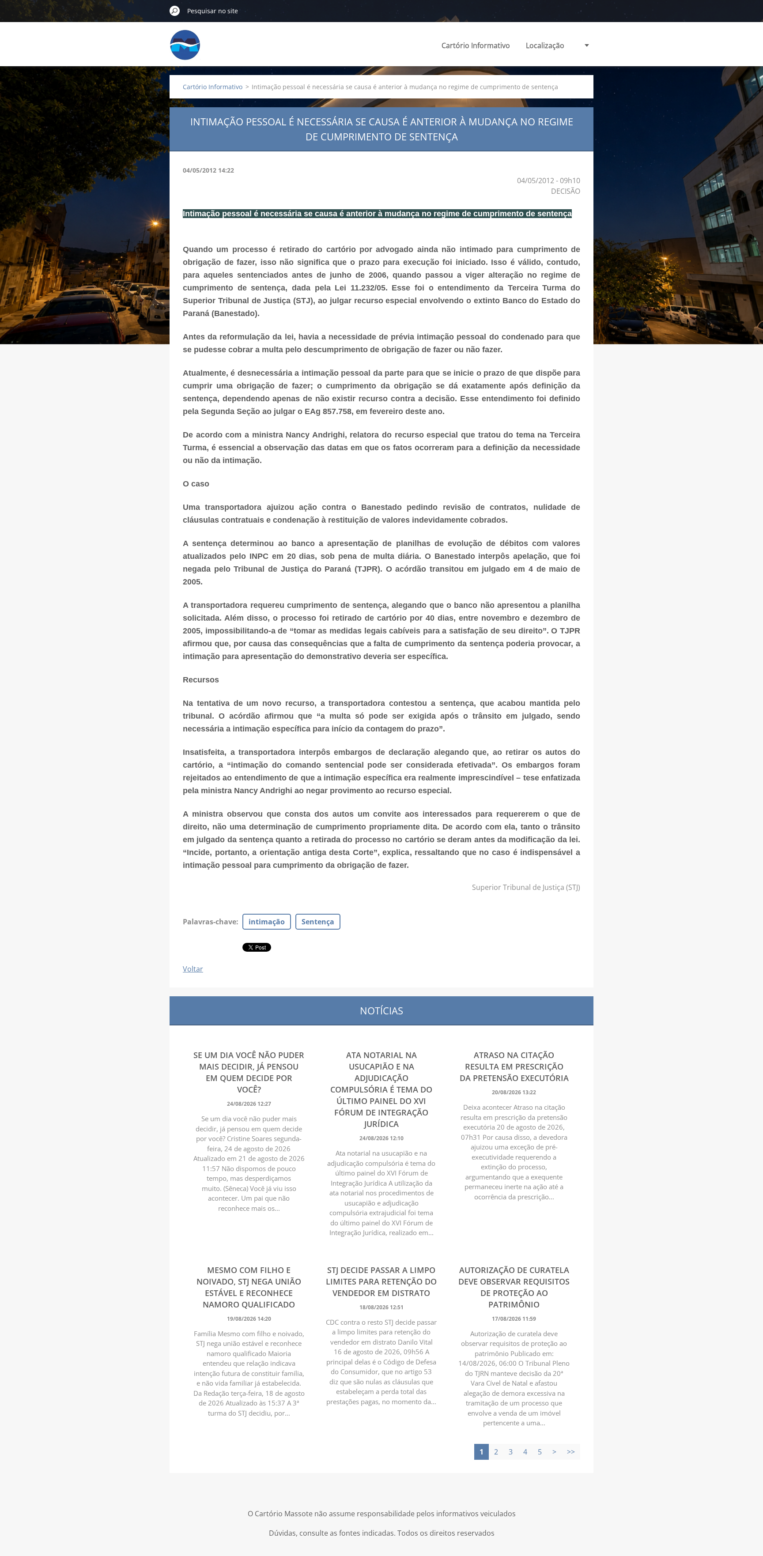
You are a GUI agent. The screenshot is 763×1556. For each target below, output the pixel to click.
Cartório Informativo (476, 45)
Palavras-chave (209, 922)
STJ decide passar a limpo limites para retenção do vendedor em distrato (381, 1281)
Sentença (318, 922)
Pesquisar (175, 11)
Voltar (193, 969)
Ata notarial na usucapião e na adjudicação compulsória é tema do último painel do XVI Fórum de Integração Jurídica (381, 1089)
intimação (267, 922)
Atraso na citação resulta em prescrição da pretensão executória (514, 1066)
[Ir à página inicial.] (185, 50)
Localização (545, 45)
